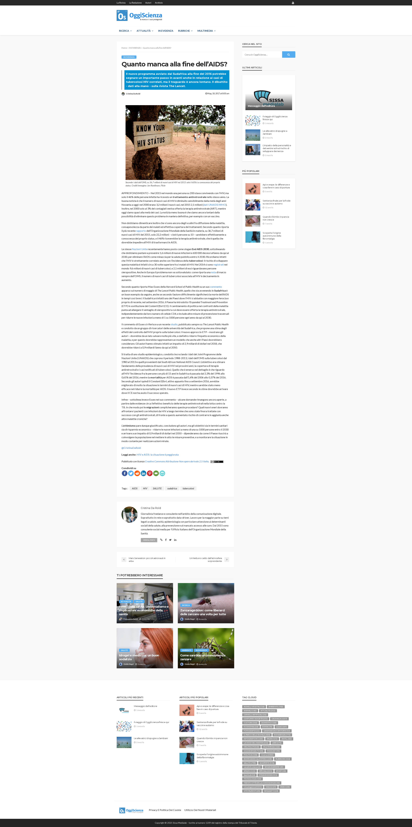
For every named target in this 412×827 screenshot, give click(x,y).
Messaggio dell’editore (261, 106)
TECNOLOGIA (252, 779)
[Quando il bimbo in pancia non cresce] (252, 221)
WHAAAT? (271, 791)
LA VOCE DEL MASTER (256, 743)
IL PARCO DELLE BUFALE (257, 735)
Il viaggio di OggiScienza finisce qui (275, 118)
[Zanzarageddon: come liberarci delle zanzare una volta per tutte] (206, 603)
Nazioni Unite (139, 249)
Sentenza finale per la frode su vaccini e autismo (276, 202)
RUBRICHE (184, 30)
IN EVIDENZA (165, 30)
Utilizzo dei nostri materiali (200, 809)
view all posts (149, 540)
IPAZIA (272, 739)
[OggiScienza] (139, 15)
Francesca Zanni (130, 619)
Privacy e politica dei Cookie (165, 809)
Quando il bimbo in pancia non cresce (276, 218)
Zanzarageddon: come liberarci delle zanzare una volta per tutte (203, 612)
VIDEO (285, 787)
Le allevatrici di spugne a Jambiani (275, 132)
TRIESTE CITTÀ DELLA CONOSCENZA (262, 783)
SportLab (249, 775)
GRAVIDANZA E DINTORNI (277, 731)
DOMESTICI (268, 723)
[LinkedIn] (143, 473)
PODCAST (273, 751)
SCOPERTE (267, 763)
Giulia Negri (190, 619)
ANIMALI (250, 710)
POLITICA (250, 755)
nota (213, 272)
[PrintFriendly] (162, 473)
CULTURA (250, 723)
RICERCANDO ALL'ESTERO (258, 759)
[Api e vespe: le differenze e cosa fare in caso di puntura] (252, 188)
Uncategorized (253, 787)
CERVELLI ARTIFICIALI (255, 714)
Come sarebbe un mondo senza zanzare (202, 657)
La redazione (135, 2)
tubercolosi (188, 488)
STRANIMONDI (268, 775)
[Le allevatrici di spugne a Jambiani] (252, 135)
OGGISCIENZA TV (253, 751)
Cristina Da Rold (133, 93)
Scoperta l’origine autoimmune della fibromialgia (272, 236)
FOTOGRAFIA (252, 731)
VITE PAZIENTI (252, 791)
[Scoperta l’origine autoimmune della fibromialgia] (252, 237)
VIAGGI (271, 787)
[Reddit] (137, 473)
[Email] (156, 473)
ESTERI (267, 727)
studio (174, 324)
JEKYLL (286, 739)
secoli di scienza (252, 767)
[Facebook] (124, 473)
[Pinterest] (150, 473)
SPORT (281, 771)
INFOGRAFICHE (253, 739)
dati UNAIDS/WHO (214, 204)
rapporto (141, 230)
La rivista (121, 2)
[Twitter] (131, 473)
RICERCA (124, 30)
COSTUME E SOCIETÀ (256, 718)
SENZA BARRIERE (274, 767)
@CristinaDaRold (131, 447)
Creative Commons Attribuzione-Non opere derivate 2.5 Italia (177, 461)
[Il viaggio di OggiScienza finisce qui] (252, 120)
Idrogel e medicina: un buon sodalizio (139, 657)
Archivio (159, 2)
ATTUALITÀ (144, 30)
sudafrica (172, 488)
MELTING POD (251, 747)
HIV (145, 488)
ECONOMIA (251, 727)
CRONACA (279, 718)
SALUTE (157, 488)
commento (216, 286)
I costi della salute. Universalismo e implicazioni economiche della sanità (144, 610)
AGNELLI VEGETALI (254, 706)
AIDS (134, 488)
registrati (218, 264)
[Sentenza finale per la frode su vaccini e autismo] (252, 204)
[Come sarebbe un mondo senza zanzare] (206, 648)
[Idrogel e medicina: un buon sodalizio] (145, 648)
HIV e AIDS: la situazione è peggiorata (158, 454)
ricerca (186, 605)
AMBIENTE (186, 650)
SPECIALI (265, 771)
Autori (148, 2)
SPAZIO (249, 771)
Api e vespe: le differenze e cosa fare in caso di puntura (276, 186)
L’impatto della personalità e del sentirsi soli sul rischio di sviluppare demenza (277, 148)
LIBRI (276, 743)
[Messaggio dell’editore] (268, 95)
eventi (281, 727)
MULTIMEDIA (205, 30)
